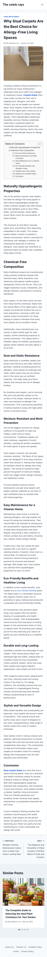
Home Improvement (12, 17)
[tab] (19, 929)
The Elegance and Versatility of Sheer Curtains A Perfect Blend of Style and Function (35, 849)
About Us (9, 947)
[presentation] (23, 892)
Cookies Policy (35, 947)
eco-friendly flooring (26, 590)
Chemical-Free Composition (22, 150)
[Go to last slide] (6, 903)
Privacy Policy (27, 951)
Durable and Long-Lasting (25, 171)
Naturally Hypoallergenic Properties (25, 147)
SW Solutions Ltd (12, 43)
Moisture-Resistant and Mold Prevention (26, 157)
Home (16, 951)
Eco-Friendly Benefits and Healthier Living (25, 167)
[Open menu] (42, 4)
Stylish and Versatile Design (26, 174)
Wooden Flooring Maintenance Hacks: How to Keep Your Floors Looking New (12, 847)
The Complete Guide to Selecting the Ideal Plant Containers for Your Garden (20, 914)
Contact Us (21, 947)
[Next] (40, 903)
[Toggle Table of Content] (38, 144)
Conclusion (19, 176)
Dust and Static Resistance (25, 153)
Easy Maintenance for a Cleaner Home (27, 162)
